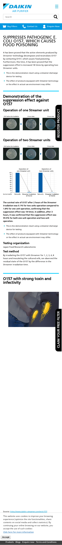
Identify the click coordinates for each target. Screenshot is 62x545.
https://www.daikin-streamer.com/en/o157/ (28, 512)
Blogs (18, 542)
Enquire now (28, 542)
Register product (58, 123)
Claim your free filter (58, 329)
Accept (5, 537)
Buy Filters (12, 26)
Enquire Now (53, 26)
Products (10, 542)
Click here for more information (18, 532)
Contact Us (32, 26)
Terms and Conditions (46, 542)
